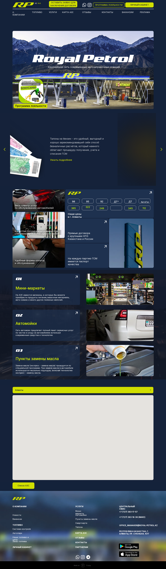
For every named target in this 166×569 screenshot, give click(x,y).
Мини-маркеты (79, 512)
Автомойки (81, 515)
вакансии (128, 12)
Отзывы (86, 12)
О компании (19, 13)
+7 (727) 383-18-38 (128, 517)
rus (39, 3)
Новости (17, 515)
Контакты (107, 12)
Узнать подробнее (102, 159)
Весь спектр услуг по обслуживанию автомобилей (34, 206)
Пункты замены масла (86, 519)
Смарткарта (81, 523)
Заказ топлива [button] (20, 541)
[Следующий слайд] (161, 149)
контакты (81, 542)
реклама (145, 12)
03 (19, 350)
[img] (23, 4)
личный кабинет (22, 547)
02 (19, 315)
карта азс (81, 533)
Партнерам (81, 547)
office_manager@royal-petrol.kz (138, 525)
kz (36, 3)
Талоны (79, 527)
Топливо (37, 12)
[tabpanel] (83, 437)
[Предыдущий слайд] (4, 149)
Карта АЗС (67, 12)
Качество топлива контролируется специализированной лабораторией (37, 232)
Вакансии (17, 519)
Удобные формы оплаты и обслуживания (29, 262)
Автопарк (17, 533)
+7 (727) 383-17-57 (128, 512)
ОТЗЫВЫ (79, 538)
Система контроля (22, 529)
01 (19, 279)
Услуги (53, 12)
